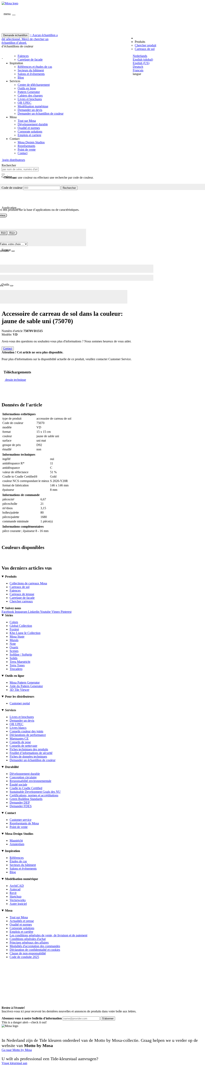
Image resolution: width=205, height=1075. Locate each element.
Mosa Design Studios (31, 142)
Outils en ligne (27, 88)
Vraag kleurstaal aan (14, 1063)
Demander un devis (30, 110)
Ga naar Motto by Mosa (17, 1050)
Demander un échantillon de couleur (40, 113)
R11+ (12, 232)
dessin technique (15, 379)
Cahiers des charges (30, 95)
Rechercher (69, 187)
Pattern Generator (29, 92)
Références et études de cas (35, 66)
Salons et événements (31, 74)
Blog (21, 77)
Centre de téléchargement (34, 84)
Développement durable (33, 124)
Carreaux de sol (145, 49)
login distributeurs (13, 160)
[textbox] (20, 169)
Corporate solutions (30, 131)
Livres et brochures (30, 99)
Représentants (26, 146)
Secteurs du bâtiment (31, 70)
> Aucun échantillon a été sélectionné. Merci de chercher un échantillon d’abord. (30, 38)
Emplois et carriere (29, 135)
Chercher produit (145, 45)
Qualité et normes (29, 128)
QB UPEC (24, 102)
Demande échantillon (15, 35)
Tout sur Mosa (27, 120)
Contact (22, 153)
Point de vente (27, 149)
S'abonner (108, 1018)
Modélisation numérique (33, 106)
